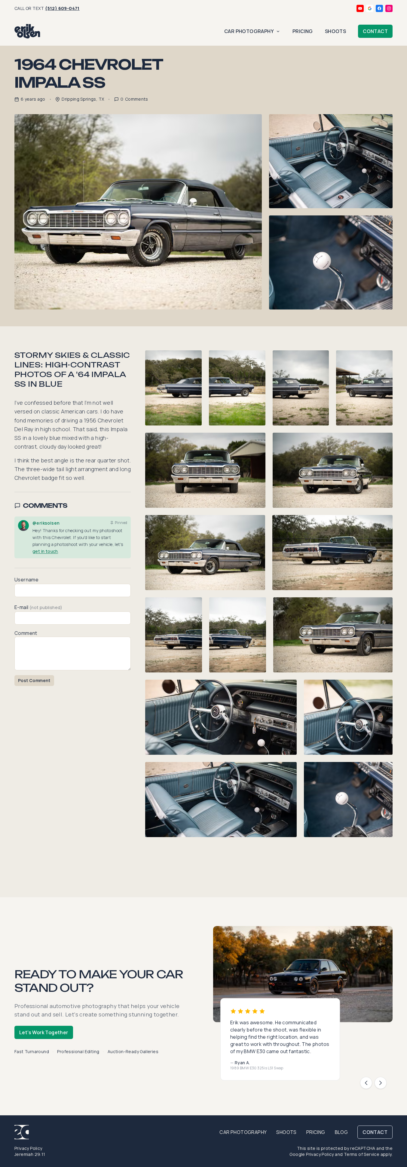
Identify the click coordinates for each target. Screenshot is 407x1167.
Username (26, 579)
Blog (341, 1132)
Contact (375, 31)
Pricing (302, 31)
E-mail (38, 607)
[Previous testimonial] (366, 1083)
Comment (25, 633)
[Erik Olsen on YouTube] (360, 8)
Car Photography (249, 31)
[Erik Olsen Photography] (27, 31)
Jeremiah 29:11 (29, 1154)
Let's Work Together (43, 1032)
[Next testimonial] (381, 1083)
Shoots (335, 31)
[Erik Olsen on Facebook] (379, 8)
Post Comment (34, 680)
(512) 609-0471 (62, 8)
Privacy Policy (28, 1148)
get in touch (45, 551)
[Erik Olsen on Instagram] (389, 8)
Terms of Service (361, 1154)
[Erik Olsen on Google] (369, 8)
